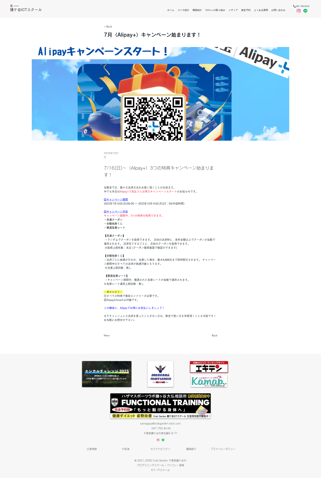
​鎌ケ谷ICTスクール (26, 10)
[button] (246, 10)
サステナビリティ (160, 449)
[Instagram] (158, 440)
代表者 (126, 449)
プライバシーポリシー (223, 449)
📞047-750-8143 (301, 6)
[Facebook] (298, 10)
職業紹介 (191, 449)
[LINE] (163, 440)
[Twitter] (305, 10)
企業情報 (92, 449)
